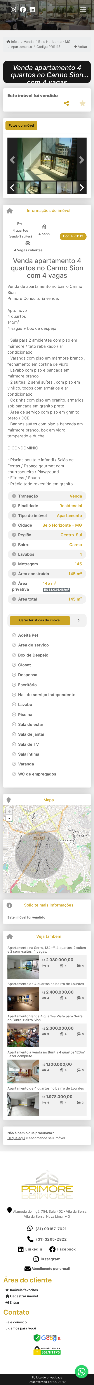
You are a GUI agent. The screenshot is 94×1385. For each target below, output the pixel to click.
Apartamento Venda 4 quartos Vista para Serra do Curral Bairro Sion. (45, 1018)
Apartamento (21, 47)
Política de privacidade (47, 1377)
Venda (29, 42)
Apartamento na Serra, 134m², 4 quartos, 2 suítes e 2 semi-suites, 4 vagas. (46, 950)
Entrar (14, 1302)
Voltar (82, 47)
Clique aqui (16, 1138)
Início (14, 42)
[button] (13, 160)
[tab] (21, 125)
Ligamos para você (20, 1328)
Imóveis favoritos (24, 1290)
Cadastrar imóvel (23, 1296)
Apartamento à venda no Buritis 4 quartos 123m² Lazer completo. (46, 1054)
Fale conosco (16, 1322)
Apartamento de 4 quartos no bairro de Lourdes (45, 984)
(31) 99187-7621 (51, 1229)
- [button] (9, 818)
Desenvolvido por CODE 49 (47, 1381)
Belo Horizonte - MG (54, 42)
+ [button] (9, 811)
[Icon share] (13, 9)
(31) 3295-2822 (51, 1239)
